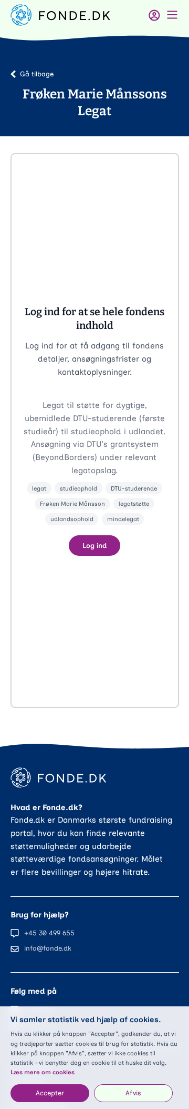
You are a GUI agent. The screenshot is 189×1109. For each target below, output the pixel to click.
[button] (94, 430)
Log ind (94, 545)
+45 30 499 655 (49, 933)
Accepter (50, 1093)
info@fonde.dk (47, 948)
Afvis (133, 1093)
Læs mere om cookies (42, 1072)
